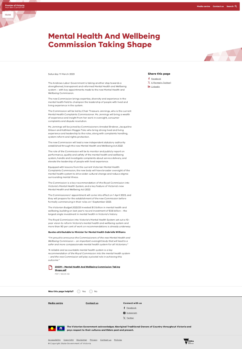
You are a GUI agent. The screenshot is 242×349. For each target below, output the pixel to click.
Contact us (92, 303)
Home (8, 14)
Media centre (55, 303)
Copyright (69, 340)
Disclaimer (81, 340)
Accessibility (54, 340)
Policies (118, 340)
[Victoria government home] (188, 342)
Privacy (93, 340)
